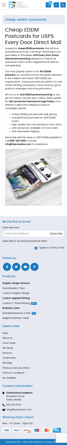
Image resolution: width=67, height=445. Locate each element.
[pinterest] (34, 267)
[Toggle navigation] (4, 5)
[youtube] (25, 267)
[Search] (63, 4)
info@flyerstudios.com (18, 410)
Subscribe (56, 233)
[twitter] (16, 267)
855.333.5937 (13, 405)
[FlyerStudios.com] (19, 4)
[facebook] (7, 267)
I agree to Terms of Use (52, 248)
